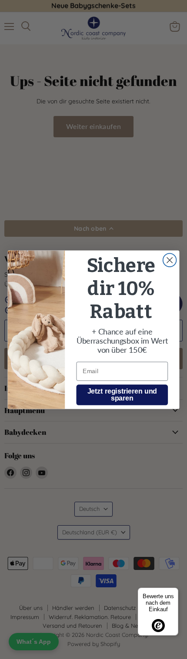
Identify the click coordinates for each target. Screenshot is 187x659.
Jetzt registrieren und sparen (122, 394)
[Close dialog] (170, 260)
